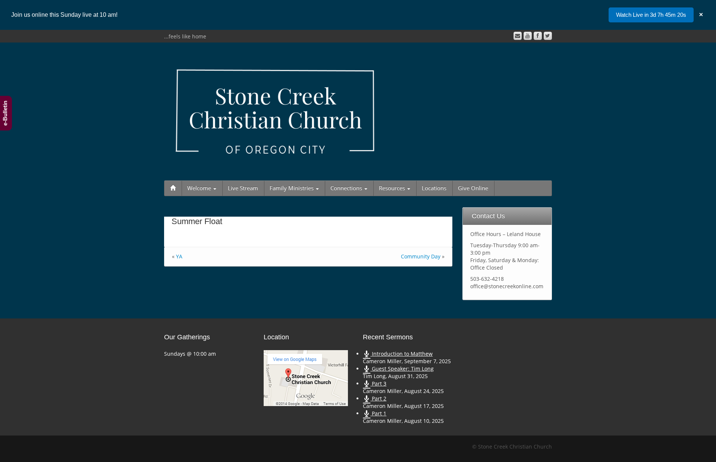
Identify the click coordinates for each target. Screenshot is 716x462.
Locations (434, 188)
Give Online (473, 188)
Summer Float (197, 221)
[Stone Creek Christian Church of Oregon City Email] (518, 36)
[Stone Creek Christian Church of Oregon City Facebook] (538, 36)
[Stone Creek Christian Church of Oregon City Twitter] (548, 36)
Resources (392, 188)
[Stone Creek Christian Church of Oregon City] (275, 109)
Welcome (200, 188)
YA (179, 256)
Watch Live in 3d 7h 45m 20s (651, 15)
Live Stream (243, 188)
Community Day (420, 256)
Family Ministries (292, 188)
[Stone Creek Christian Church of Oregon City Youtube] (528, 36)
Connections (347, 188)
